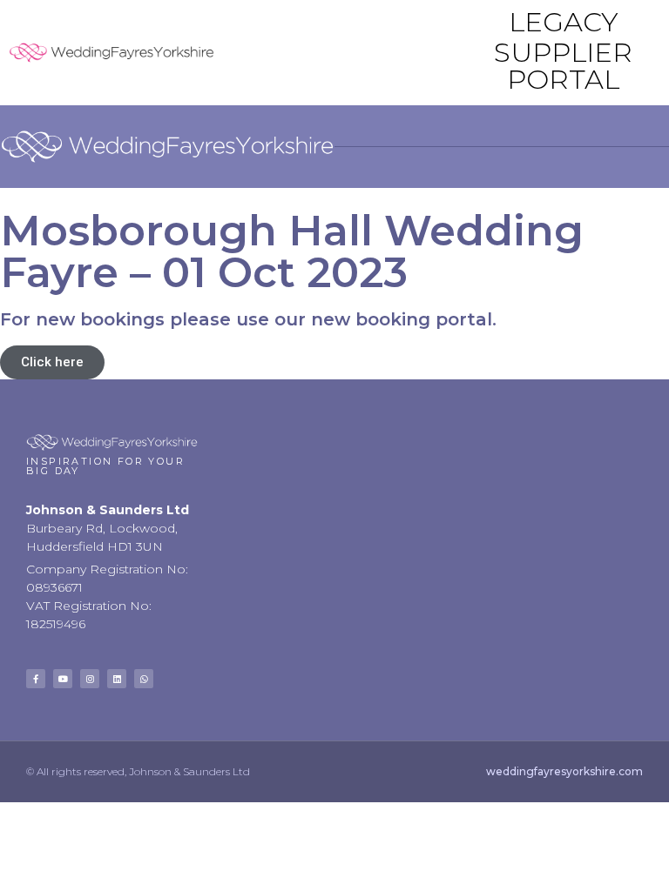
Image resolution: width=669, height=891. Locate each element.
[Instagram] (89, 678)
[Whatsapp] (143, 678)
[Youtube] (62, 678)
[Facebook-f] (35, 678)
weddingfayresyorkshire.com (564, 771)
